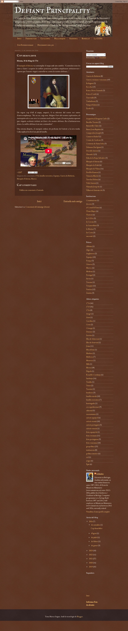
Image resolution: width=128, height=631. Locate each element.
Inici (19, 38)
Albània (89, 246)
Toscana (89, 282)
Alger (88, 250)
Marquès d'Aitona (23, 178)
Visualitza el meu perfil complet (98, 511)
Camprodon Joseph (93, 133)
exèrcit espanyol (92, 417)
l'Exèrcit (89, 214)
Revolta (89, 87)
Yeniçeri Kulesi (91, 105)
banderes (89, 392)
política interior (92, 453)
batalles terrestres (46, 175)
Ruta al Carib (91, 94)
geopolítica (90, 446)
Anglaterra (90, 253)
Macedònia (90, 349)
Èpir (87, 464)
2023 (91, 550)
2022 (91, 554)
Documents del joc (45, 45)
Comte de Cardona (93, 140)
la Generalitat (91, 225)
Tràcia (88, 385)
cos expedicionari (92, 407)
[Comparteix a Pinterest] (37, 172)
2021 (91, 558)
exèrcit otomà (91, 421)
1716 (37, 175)
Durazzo (89, 331)
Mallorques (59, 38)
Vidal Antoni (91, 183)
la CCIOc (89, 218)
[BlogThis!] (31, 172)
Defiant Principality (52, 10)
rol (87, 457)
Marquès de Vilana (93, 168)
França (88, 260)
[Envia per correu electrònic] (29, 172)
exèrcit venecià (91, 428)
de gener (94, 545)
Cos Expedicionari (25, 45)
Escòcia (89, 335)
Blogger (80, 616)
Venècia (89, 289)
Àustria (89, 293)
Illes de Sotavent (92, 342)
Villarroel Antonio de (94, 190)
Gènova (89, 264)
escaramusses (91, 414)
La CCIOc (98, 38)
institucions (90, 450)
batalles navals (91, 396)
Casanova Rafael (92, 136)
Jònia (88, 346)
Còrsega (89, 328)
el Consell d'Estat (92, 207)
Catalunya (45, 38)
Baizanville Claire (92, 125)
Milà (88, 364)
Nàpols (89, 371)
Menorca (89, 360)
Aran (88, 317)
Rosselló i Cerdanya (93, 374)
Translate (102, 57)
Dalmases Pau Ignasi (93, 147)
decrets (89, 204)
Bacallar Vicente (92, 122)
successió (89, 236)
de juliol (94, 537)
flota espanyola (91, 432)
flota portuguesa (92, 439)
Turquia (89, 286)
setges (88, 460)
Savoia (88, 278)
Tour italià (90, 97)
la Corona (90, 222)
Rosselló (86, 38)
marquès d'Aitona (26, 65)
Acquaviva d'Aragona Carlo (96, 118)
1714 (88, 303)
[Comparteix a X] (33, 172)
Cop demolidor (96, 528)
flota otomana (91, 435)
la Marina (89, 229)
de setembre (95, 525)
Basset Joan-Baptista (93, 129)
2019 (91, 566)
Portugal (89, 275)
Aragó (88, 314)
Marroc (34, 178)
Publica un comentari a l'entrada (31, 190)
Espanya (56, 175)
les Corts (89, 232)
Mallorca (89, 357)
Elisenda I (89, 154)
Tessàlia (89, 382)
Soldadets (100, 474)
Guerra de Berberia (67, 175)
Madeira (89, 353)
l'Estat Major (91, 211)
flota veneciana (91, 443)
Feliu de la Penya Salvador (95, 158)
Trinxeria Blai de (92, 176)
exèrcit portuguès (92, 425)
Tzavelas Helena (92, 179)
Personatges (31, 38)
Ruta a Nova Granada (94, 90)
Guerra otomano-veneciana (96, 79)
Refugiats (89, 83)
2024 (91, 521)
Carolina (89, 321)
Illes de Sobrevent (92, 339)
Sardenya (73, 38)
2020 (91, 562)
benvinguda (90, 403)
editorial (89, 410)
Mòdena (89, 271)
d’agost (94, 533)
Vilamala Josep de (92, 186)
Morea (88, 367)
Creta (88, 324)
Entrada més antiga (73, 201)
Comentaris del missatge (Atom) (38, 207)
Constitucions (91, 200)
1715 (88, 306)
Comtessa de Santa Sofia (95, 143)
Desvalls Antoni (92, 150)
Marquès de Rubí (92, 165)
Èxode (88, 108)
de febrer (94, 541)
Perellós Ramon (92, 172)
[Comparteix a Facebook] (35, 172)
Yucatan (89, 389)
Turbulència (90, 101)
